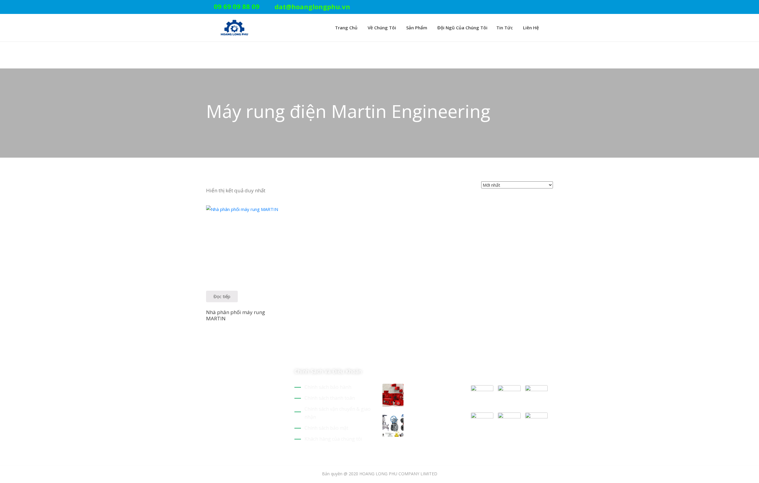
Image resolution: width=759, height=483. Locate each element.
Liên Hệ (530, 28)
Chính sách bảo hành (327, 387)
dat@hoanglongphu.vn (312, 6)
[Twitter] (523, 7)
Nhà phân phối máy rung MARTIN (235, 315)
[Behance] (260, 420)
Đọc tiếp (221, 296)
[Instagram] (551, 7)
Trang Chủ (346, 28)
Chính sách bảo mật (326, 428)
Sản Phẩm (416, 28)
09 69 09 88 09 (236, 6)
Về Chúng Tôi (381, 28)
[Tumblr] (250, 420)
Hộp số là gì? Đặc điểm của (430, 391)
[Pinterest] (533, 7)
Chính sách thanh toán (329, 398)
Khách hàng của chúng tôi (333, 439)
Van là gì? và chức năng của (431, 421)
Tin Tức (504, 28)
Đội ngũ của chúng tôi (461, 28)
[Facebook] (542, 7)
